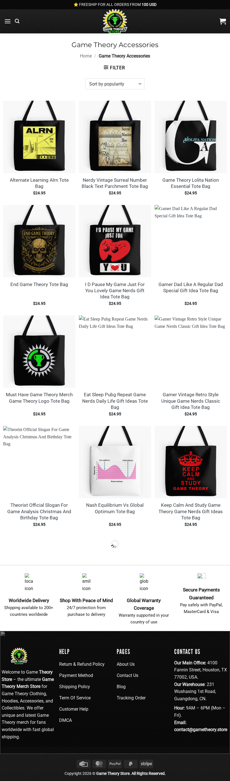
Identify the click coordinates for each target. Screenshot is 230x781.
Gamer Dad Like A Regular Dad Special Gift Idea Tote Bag (190, 287)
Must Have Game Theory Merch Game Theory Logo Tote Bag (39, 398)
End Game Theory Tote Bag (39, 284)
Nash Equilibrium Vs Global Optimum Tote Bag (115, 508)
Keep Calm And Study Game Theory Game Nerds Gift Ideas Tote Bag (190, 511)
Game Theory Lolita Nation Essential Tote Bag (190, 183)
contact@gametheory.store (200, 729)
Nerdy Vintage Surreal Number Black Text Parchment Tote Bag (115, 183)
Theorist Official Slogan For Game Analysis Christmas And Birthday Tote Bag (39, 511)
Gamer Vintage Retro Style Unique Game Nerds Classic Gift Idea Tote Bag (190, 401)
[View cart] (222, 21)
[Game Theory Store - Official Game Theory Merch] (115, 21)
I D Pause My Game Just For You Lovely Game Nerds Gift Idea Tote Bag (115, 291)
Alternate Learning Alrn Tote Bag (39, 183)
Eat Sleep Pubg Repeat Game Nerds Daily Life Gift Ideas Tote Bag (115, 401)
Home (86, 56)
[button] (7, 21)
